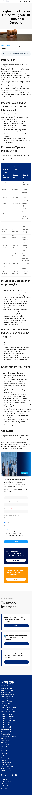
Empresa (8, 45)
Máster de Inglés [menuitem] (6, 734)
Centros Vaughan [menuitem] (7, 766)
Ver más (16, 625)
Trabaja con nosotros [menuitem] (8, 756)
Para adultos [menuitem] (5, 742)
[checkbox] (16, 520)
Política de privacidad (6, 781)
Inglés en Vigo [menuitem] (6, 718)
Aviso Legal (4, 779)
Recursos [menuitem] (4, 705)
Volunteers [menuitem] (4, 760)
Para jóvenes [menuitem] (5, 744)
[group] (16, 53)
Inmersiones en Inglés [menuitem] (8, 736)
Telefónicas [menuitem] (5, 740)
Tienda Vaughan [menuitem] (6, 764)
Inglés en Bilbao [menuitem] (6, 723)
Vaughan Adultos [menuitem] (6, 688)
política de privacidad (18, 528)
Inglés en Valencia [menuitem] (7, 714)
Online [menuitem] (3, 738)
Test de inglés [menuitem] (6, 703)
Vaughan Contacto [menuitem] (7, 697)
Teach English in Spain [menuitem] (8, 707)
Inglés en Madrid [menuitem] (6, 727)
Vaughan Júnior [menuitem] (6, 692)
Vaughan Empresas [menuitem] (7, 694)
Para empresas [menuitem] (6, 749)
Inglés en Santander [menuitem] (8, 720)
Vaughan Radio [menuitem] (6, 699)
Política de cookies (6, 785)
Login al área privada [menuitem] (8, 709)
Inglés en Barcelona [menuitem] (8, 725)
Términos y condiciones (7, 783)
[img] (25, 54)
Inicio (2, 45)
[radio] (16, 518)
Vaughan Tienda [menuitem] (6, 701)
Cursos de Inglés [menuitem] (6, 732)
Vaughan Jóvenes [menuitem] (7, 690)
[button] (3, 53)
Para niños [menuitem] (4, 747)
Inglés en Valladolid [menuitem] (7, 716)
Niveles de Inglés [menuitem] (7, 770)
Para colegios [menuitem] (5, 751)
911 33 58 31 (23, 1)
